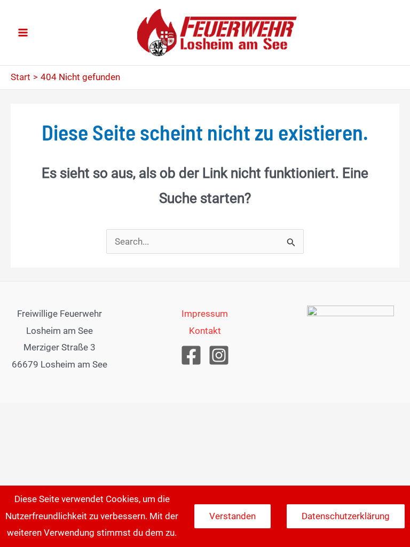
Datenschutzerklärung (346, 516)
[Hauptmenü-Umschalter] (23, 32)
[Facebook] (191, 355)
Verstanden (232, 516)
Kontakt (205, 330)
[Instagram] (219, 355)
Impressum (205, 313)
